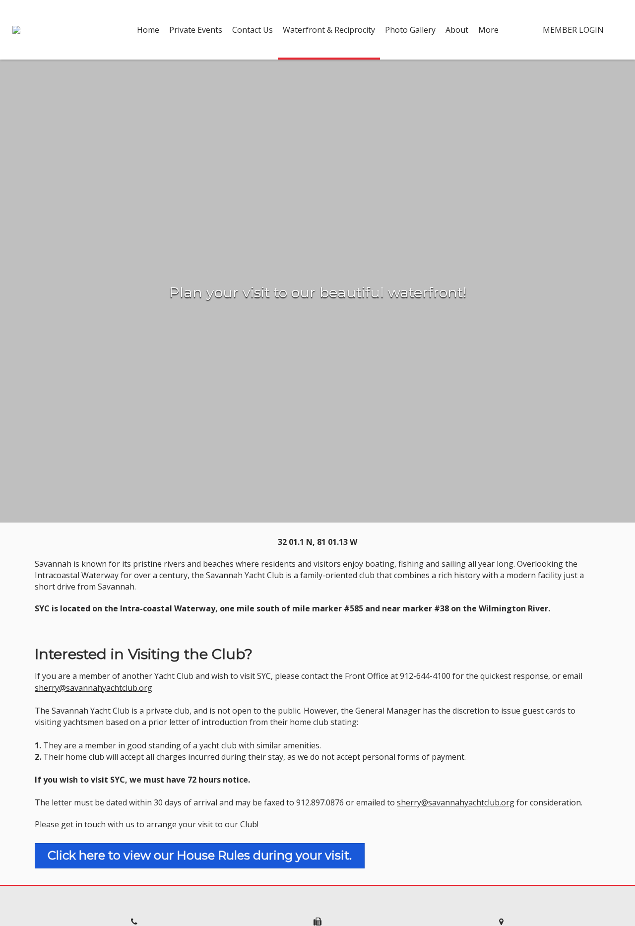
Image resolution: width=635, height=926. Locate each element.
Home (148, 29)
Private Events (195, 29)
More (488, 29)
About (456, 29)
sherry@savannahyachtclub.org (93, 687)
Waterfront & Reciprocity (329, 29)
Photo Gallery (410, 29)
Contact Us (252, 29)
